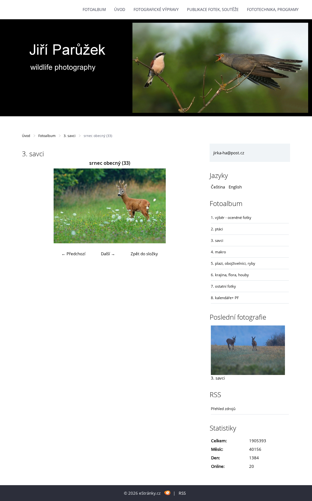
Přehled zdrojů (223, 408)
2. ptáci (217, 228)
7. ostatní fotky (223, 286)
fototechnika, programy (273, 9)
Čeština (218, 187)
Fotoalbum (94, 9)
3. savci (70, 135)
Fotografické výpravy (156, 9)
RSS (182, 493)
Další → (108, 253)
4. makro (218, 251)
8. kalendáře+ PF (225, 297)
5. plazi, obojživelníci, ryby (233, 263)
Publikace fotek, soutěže (213, 9)
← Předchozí (73, 253)
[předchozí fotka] (29, 205)
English (235, 187)
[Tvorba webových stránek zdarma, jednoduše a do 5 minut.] (167, 492)
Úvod (119, 9)
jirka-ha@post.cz (228, 153)
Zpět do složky (144, 253)
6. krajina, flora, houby (230, 274)
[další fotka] (189, 205)
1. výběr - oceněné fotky (231, 217)
